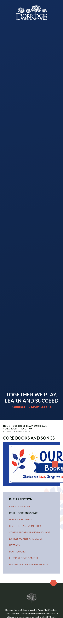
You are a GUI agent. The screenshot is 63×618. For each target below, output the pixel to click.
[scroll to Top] (53, 583)
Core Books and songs (16, 431)
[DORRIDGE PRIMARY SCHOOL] (31, 12)
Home (6, 426)
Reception (27, 428)
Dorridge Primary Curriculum (30, 426)
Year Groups (10, 428)
